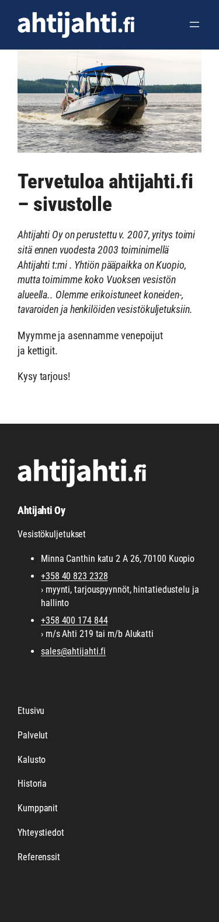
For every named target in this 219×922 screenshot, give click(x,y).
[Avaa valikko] (194, 24)
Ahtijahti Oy (41, 510)
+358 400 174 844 (74, 620)
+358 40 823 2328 (74, 576)
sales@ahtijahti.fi (73, 651)
